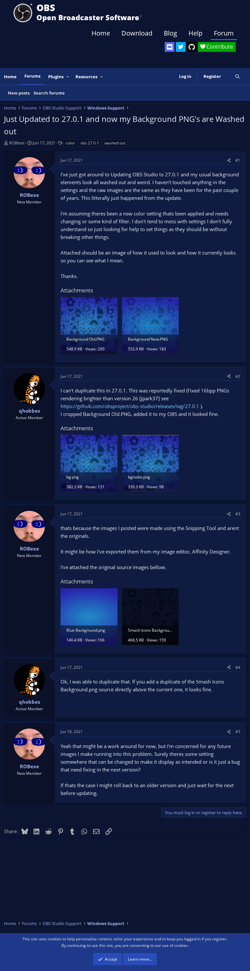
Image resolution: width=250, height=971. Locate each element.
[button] (68, 77)
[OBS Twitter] (181, 47)
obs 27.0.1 (89, 143)
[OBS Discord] (169, 47)
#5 (237, 731)
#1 (237, 160)
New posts (19, 93)
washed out (114, 143)
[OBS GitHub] (192, 47)
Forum (224, 33)
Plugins (55, 77)
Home (100, 33)
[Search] (237, 76)
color (70, 143)
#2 (237, 376)
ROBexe (16, 143)
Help (195, 33)
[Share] (229, 160)
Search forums (49, 93)
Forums (32, 76)
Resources (86, 77)
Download (136, 33)
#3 (237, 514)
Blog (170, 33)
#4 (237, 667)
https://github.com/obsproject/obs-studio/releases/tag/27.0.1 (130, 406)
